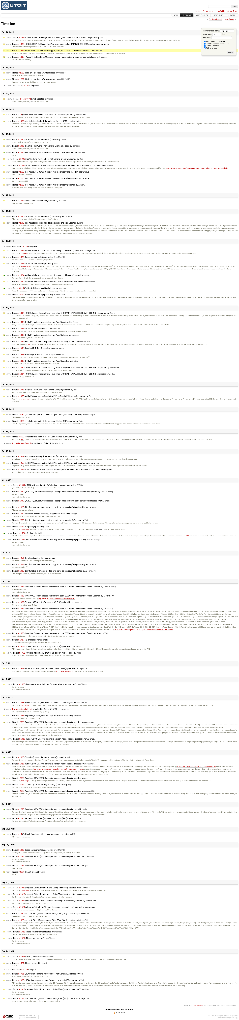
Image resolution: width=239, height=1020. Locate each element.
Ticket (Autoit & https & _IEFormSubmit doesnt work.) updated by (46, 668)
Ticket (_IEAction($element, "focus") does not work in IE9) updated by (45, 980)
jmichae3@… (25, 705)
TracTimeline (197, 1006)
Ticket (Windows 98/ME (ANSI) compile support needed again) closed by (46, 809)
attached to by (34, 443)
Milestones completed (215, 41)
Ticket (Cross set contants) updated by (35, 257)
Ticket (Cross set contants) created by (34, 932)
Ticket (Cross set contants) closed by (33, 328)
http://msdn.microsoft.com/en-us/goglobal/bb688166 (196, 766)
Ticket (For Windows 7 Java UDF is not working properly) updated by (44, 159)
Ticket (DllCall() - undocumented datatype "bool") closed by (42, 335)
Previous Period (215, 19)
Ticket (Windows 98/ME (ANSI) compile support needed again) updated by (46, 702)
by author (207, 38)
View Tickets (202, 15)
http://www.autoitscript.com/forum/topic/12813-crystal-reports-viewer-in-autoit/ (144, 630)
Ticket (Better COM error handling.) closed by (36, 288)
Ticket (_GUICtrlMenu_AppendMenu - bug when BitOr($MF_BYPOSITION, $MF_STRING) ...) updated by (60, 313)
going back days (214, 34)
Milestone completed (22, 86)
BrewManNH (25, 266)
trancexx (24, 253)
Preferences (208, 11)
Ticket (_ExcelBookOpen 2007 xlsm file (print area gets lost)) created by (50, 414)
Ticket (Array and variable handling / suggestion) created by (41, 514)
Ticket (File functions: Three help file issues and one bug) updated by (44, 223)
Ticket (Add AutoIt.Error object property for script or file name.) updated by (50, 250)
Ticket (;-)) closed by (24, 533)
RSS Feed (120, 1012)
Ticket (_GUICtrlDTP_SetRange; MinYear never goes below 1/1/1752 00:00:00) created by (57, 44)
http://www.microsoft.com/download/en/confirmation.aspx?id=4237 (58, 769)
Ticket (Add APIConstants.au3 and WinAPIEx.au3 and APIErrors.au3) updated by (50, 396)
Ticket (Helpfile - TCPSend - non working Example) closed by (43, 146)
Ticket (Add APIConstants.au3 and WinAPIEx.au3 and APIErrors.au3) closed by (50, 282)
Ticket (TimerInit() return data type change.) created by (38, 784)
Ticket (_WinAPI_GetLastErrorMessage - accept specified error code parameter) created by (58, 501)
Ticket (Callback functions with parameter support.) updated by (41, 834)
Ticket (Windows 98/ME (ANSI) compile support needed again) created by (50, 907)
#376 (187, 536)
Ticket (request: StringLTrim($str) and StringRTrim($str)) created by (47, 998)
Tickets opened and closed (217, 44)
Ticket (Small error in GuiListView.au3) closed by (37, 139)
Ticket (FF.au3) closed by (25, 872)
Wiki (176, 15)
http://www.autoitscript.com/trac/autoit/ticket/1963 (56, 598)
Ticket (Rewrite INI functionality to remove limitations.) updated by (46, 114)
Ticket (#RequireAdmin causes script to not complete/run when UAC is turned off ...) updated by (59, 165)
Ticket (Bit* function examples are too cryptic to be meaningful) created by (51, 571)
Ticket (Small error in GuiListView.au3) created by (39, 216)
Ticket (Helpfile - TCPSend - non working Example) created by (41, 390)
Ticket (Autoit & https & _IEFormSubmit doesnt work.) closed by (43, 653)
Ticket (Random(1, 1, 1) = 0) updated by (35, 348)
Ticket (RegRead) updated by (27, 526)
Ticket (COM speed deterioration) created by (36, 200)
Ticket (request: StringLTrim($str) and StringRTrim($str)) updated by (48, 888)
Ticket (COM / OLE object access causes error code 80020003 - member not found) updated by (61, 587)
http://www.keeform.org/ (65, 671)
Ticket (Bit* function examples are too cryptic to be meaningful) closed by (47, 520)
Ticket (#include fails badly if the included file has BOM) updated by (44, 121)
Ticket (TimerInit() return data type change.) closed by (38, 757)
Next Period (229, 19)
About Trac (232, 11)
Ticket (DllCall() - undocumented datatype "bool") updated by (42, 322)
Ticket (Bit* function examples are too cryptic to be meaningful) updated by (51, 507)
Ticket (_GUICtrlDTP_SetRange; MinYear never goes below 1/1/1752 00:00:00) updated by (54, 37)
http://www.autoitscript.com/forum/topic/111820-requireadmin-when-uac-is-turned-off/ (196, 168)
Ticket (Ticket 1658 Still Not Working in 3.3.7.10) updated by (44, 602)
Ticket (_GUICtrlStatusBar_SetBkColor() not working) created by (45, 485)
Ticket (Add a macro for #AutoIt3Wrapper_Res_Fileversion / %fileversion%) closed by (54, 50)
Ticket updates (212, 46)
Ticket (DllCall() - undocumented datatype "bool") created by (42, 361)
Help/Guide (220, 11)
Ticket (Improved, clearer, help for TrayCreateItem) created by (43, 715)
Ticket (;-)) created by (27, 640)
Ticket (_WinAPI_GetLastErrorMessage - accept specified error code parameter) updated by (59, 492)
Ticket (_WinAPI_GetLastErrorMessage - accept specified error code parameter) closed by (56, 57)
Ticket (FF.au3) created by (27, 963)
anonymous (25, 399)
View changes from (211, 31)
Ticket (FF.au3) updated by (31, 938)
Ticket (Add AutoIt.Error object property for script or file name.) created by (51, 901)
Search (231, 15)
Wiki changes (211, 48)
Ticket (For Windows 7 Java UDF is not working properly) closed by (45, 152)
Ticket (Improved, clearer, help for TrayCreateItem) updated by (47, 684)
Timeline (187, 15)
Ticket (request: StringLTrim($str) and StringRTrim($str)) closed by (43, 818)
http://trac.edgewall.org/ (228, 1018)
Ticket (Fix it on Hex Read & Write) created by (39, 79)
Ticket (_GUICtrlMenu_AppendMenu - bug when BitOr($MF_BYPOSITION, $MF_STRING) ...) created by (60, 374)
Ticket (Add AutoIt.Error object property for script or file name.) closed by (48, 275)
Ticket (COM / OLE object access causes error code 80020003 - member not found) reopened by (57, 633)
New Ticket (218, 15)
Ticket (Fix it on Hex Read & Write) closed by (36, 73)
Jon (22, 439)
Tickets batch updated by (30, 99)
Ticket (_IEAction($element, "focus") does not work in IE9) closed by (44, 974)
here (29, 344)
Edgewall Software (28, 1018)
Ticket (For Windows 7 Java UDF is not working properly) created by (45, 185)
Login (198, 11)
